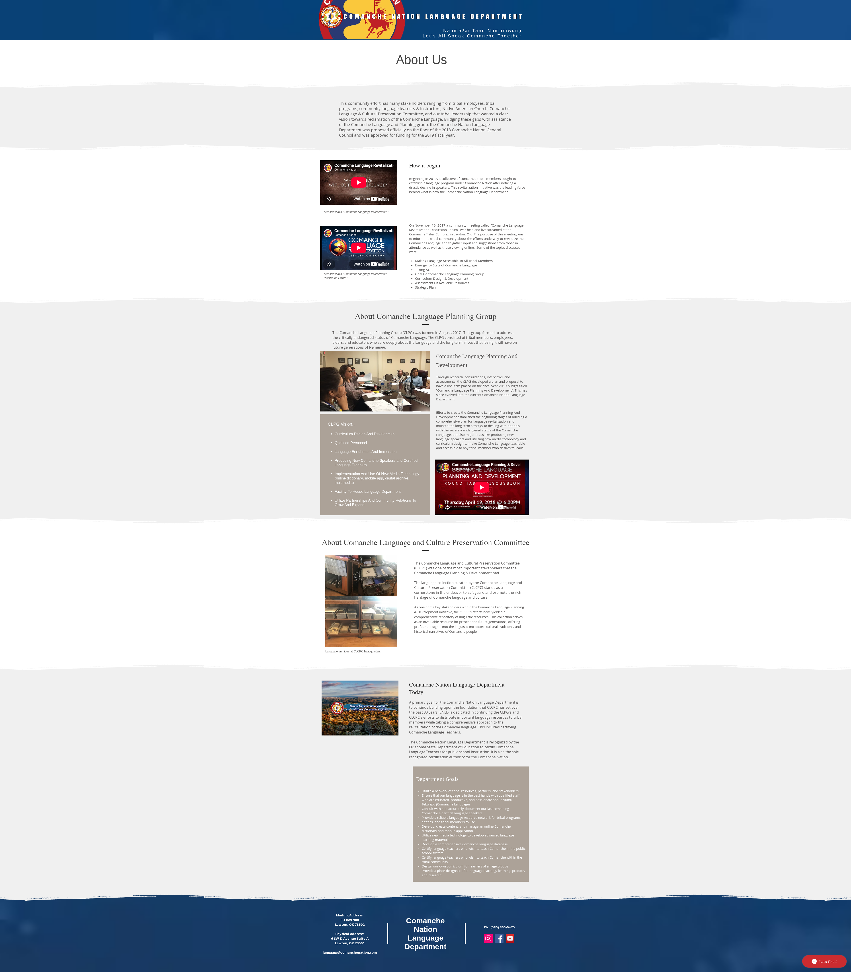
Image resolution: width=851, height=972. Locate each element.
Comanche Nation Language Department (425, 933)
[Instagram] (488, 938)
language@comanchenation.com (350, 952)
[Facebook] (499, 938)
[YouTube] (510, 938)
